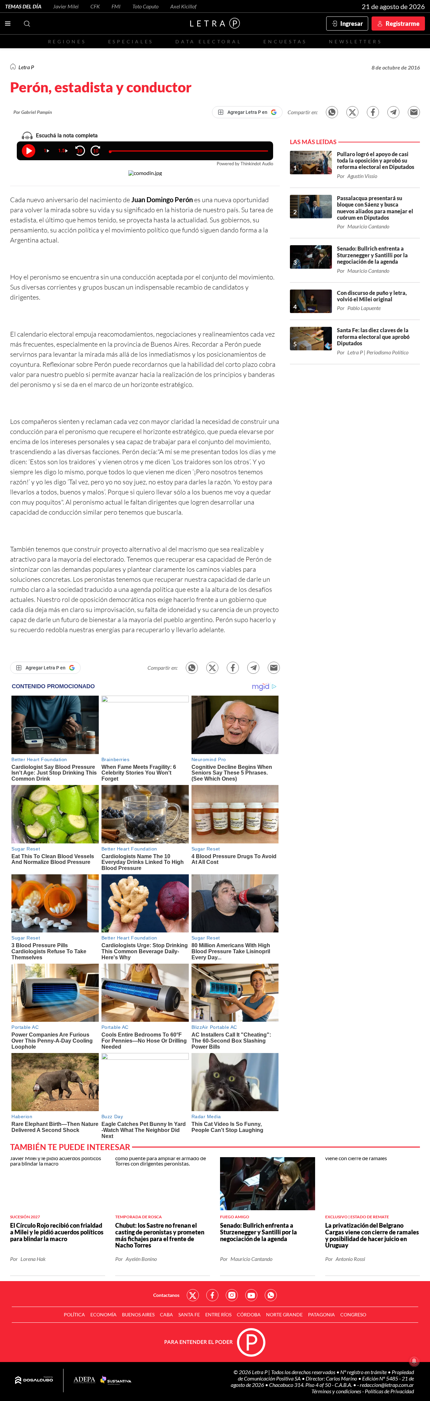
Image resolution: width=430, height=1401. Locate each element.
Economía (103, 1314)
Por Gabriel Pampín (32, 112)
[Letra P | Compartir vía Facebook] (373, 112)
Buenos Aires (138, 1314)
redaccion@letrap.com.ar (387, 1385)
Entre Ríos (218, 1314)
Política (74, 1314)
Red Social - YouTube (251, 1295)
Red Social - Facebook (212, 1295)
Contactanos (166, 1295)
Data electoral (208, 41)
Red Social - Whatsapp (270, 1295)
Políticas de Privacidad (389, 1391)
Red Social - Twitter (193, 1295)
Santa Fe (189, 1314)
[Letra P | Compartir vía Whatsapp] (332, 112)
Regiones (67, 41)
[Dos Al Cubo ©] (34, 1380)
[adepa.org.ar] (84, 1380)
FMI (116, 6)
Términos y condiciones (336, 1391)
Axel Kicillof (183, 6)
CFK (95, 6)
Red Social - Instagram (232, 1295)
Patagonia (321, 1314)
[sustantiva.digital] (115, 1380)
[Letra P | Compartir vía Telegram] (393, 112)
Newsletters (355, 41)
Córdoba (249, 1314)
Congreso (353, 1314)
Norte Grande (284, 1314)
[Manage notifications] (414, 1361)
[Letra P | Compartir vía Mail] (414, 112)
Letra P (26, 67)
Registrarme (403, 23)
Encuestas (285, 41)
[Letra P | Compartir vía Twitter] (352, 112)
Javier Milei (66, 6)
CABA (166, 1314)
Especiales (131, 41)
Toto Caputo (145, 6)
